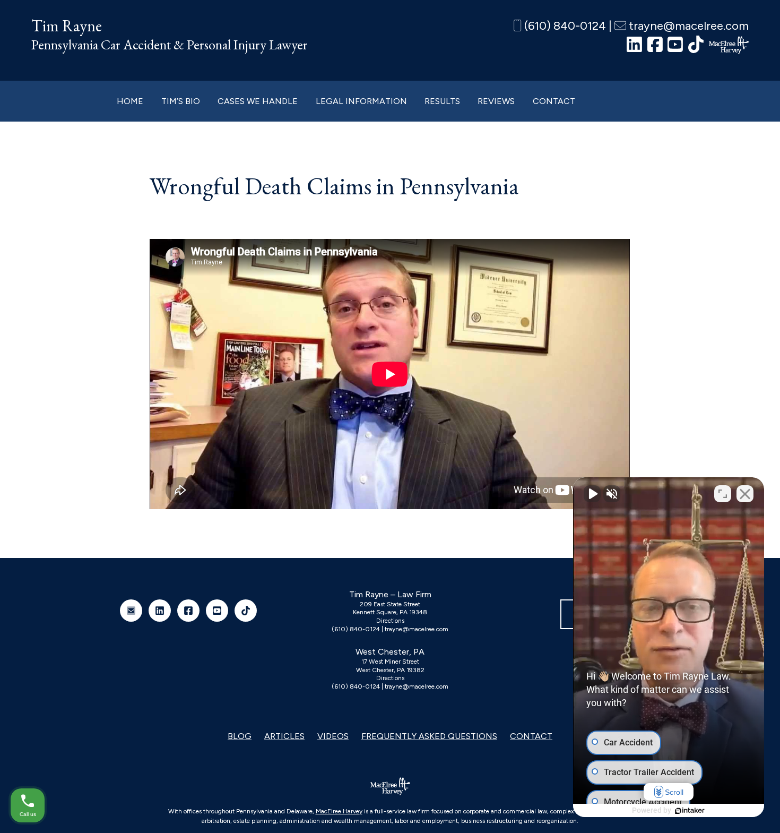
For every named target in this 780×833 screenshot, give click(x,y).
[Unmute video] (592, 493)
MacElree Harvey (339, 811)
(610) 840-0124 (564, 26)
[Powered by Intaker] (690, 811)
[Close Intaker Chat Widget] (744, 493)
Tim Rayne (66, 25)
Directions (390, 620)
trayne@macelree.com (687, 26)
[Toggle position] (722, 493)
